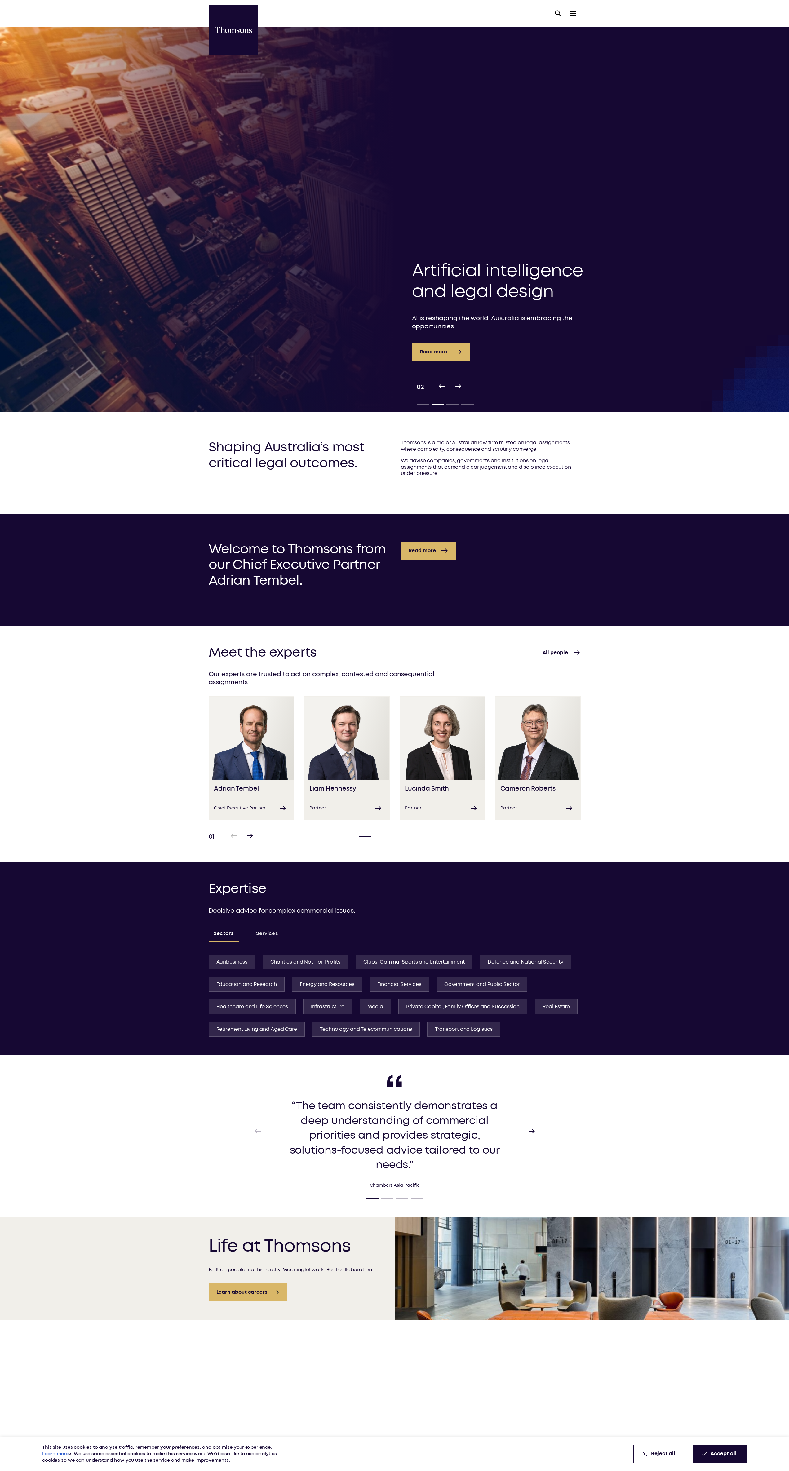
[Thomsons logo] (233, 30)
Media (375, 1006)
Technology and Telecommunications (366, 1029)
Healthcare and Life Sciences (252, 1006)
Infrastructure (327, 1006)
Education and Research (246, 984)
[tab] (423, 404)
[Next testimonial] (532, 1131)
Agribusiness (231, 962)
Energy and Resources (327, 984)
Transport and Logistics (463, 1029)
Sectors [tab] (224, 933)
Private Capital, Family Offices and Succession (463, 1006)
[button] (558, 13)
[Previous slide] (442, 387)
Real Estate (556, 1006)
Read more (433, 323)
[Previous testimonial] (257, 1131)
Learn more (55, 1454)
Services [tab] (267, 933)
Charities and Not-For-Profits (305, 962)
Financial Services (399, 984)
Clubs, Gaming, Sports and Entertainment (414, 962)
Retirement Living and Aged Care (256, 1029)
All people (555, 652)
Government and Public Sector (482, 984)
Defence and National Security (525, 962)
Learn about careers (241, 1292)
